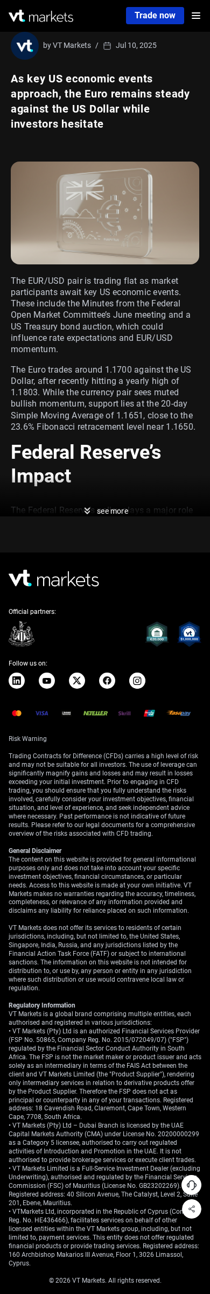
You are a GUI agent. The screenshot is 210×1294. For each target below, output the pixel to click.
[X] (77, 681)
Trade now (155, 15)
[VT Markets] (41, 15)
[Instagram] (137, 681)
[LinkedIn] (17, 681)
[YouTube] (47, 681)
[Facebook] (107, 681)
